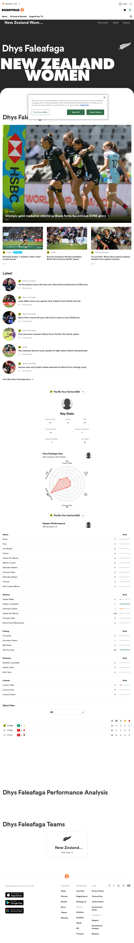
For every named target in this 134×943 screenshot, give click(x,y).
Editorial (95, 934)
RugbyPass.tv (82, 896)
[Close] (104, 97)
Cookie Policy (98, 901)
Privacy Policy (98, 891)
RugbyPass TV (36, 16)
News (4, 16)
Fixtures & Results (18, 16)
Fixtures (64, 896)
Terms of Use (97, 896)
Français (79, 933)
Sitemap (64, 918)
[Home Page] (13, 10)
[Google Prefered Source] (24, 911)
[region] (68, 107)
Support (95, 920)
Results (64, 901)
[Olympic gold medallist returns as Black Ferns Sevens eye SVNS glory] (67, 174)
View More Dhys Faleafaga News (17, 379)
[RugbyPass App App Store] (24, 895)
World (78, 923)
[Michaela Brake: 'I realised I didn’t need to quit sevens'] (23, 246)
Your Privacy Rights (40, 112)
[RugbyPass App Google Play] (24, 903)
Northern (80, 912)
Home (63, 891)
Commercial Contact (97, 927)
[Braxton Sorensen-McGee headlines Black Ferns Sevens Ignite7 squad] (67, 246)
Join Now (80, 891)
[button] (131, 16)
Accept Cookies (95, 112)
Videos (64, 912)
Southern (80, 917)
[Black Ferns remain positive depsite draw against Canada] (111, 246)
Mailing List (81, 901)
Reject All (75, 112)
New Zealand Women (24, 23)
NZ (77, 928)
